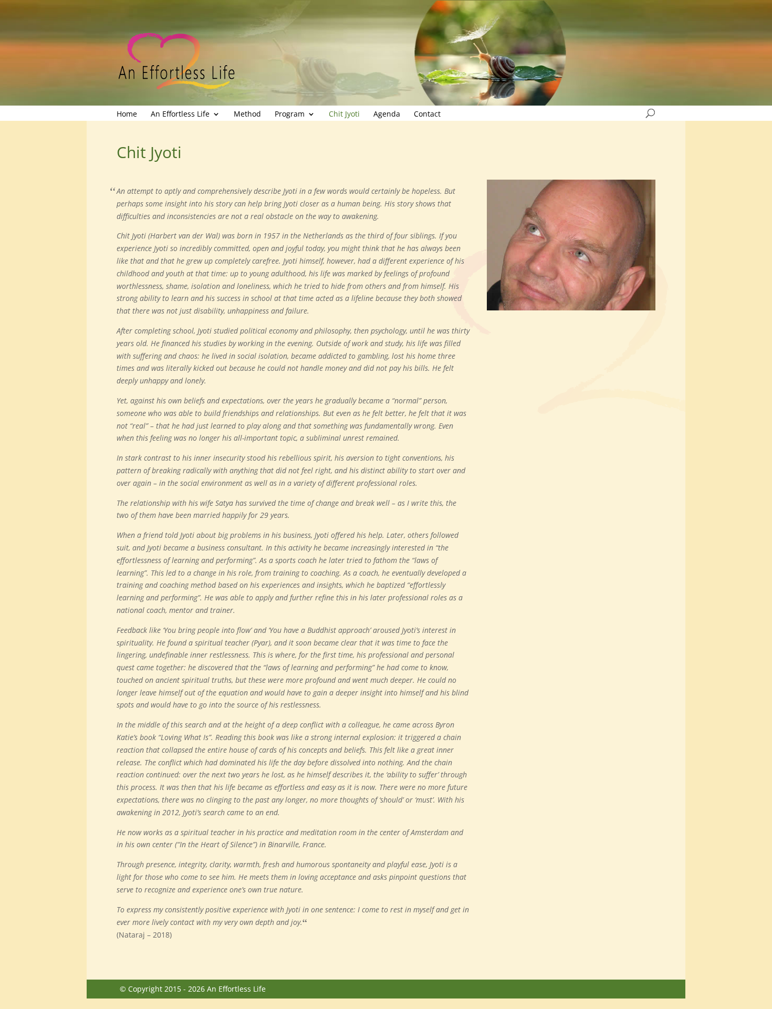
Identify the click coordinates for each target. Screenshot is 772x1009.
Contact (427, 114)
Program (290, 114)
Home (127, 114)
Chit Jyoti (344, 114)
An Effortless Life (180, 114)
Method (247, 114)
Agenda (386, 114)
